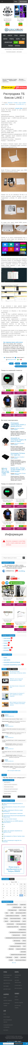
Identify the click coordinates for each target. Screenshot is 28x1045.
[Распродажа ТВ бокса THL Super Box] (5, 457)
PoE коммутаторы (12, 910)
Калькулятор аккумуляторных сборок (13, 665)
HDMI (12, 912)
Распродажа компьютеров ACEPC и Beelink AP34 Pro (18, 424)
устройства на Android (21, 366)
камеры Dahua (22, 929)
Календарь (5, 879)
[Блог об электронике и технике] (14, 29)
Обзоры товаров (19, 1002)
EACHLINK (23, 951)
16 (4, 826)
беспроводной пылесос (20, 943)
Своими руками (8, 648)
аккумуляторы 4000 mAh (12, 926)
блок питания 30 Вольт (21, 960)
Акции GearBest (22, 102)
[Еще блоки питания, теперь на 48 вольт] (5, 690)
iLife (25, 907)
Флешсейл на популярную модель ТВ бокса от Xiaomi (18, 439)
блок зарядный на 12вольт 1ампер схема (14, 836)
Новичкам (22, 35)
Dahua (24, 940)
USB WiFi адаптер (17, 907)
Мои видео (6, 986)
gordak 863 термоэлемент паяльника (13, 813)
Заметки (5, 39)
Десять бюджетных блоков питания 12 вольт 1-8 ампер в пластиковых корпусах (17, 704)
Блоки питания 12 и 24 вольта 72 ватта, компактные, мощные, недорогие (17, 695)
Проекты (11, 39)
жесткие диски (10, 924)
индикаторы (23, 904)
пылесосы (23, 926)
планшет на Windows (21, 949)
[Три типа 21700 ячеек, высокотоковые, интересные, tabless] (5, 676)
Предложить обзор (17, 583)
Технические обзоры (8, 49)
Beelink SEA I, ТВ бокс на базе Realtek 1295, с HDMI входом (18, 469)
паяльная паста (16, 935)
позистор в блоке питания (10, 819)
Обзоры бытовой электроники (18, 49)
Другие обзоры (19, 52)
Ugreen (6, 921)
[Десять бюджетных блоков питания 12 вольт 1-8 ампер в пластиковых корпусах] (5, 707)
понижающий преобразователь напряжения (16, 937)
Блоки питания (8, 638)
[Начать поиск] (24, 558)
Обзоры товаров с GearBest (18, 474)
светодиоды (9, 957)
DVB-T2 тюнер (22, 910)
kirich (6, 104)
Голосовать (7, 796)
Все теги (14, 962)
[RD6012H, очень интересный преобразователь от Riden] (5, 683)
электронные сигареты (15, 946)
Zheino (6, 918)
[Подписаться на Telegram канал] (7, 583)
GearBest (16, 102)
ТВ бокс (24, 363)
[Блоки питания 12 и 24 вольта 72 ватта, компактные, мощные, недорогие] (5, 699)
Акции (15, 42)
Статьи (16, 35)
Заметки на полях (8, 980)
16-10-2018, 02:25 (20, 104)
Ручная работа (18, 985)
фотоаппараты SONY (21, 912)
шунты (24, 921)
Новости (10, 35)
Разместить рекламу (21, 631)
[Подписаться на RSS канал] (3, 583)
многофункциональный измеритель (18, 932)
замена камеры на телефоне (12, 915)
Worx (7, 912)
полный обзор (19, 108)
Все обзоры (7, 650)
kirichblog (21, 571)
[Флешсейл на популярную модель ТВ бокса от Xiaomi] (5, 441)
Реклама (10, 46)
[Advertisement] (14, 65)
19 (4, 838)
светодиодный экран (21, 924)
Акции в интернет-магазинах (10, 784)
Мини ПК (6, 645)
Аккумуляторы (7, 641)
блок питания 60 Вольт (15, 918)
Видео (23, 39)
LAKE (11, 363)
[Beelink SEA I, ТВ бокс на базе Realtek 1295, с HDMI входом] (5, 471)
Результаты (21, 796)
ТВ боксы (6, 643)
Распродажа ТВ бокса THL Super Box (18, 454)
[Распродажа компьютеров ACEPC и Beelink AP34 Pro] (5, 426)
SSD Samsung (17, 940)
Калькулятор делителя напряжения (12, 662)
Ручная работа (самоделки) (11, 52)
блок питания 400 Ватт (12, 904)
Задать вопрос (7, 660)
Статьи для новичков (8, 780)
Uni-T (24, 946)
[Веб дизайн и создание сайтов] (2, 1)
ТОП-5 (4, 669)
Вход (5, 1014)
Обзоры (18, 39)
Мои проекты (7, 782)
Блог (4, 35)
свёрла (16, 957)
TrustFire (24, 915)
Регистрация (23, 1)
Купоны (22, 42)
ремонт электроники (15, 921)
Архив (12, 879)
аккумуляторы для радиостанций (18, 954)
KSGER (11, 960)
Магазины (10, 102)
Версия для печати (12, 359)
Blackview (11, 949)
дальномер (23, 957)
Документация (8, 42)
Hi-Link (24, 935)
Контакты (17, 46)
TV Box (17, 363)
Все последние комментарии (14, 770)
